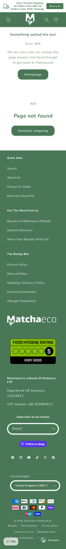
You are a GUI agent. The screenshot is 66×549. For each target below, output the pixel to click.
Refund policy (29, 525)
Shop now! (55, 6)
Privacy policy (50, 525)
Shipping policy (46, 531)
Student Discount (20, 230)
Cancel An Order (19, 187)
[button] (8, 19)
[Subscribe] (53, 429)
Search (12, 169)
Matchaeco (30, 520)
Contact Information (21, 292)
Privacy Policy (17, 265)
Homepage (33, 74)
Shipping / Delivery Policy (26, 283)
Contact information (22, 538)
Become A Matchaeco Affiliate (29, 221)
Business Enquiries (20, 196)
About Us (14, 178)
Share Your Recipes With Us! (28, 239)
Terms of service (23, 531)
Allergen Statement (21, 301)
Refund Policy (17, 274)
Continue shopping (33, 131)
